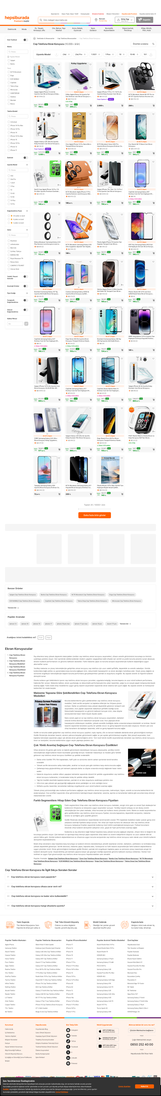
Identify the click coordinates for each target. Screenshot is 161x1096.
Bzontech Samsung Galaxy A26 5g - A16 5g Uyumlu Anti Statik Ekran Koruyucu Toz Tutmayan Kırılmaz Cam (110, 340)
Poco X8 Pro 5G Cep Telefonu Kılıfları (48, 969)
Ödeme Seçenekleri (42, 1050)
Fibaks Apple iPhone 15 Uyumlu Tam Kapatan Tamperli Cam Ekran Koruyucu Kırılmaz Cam (109, 243)
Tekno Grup (14, 86)
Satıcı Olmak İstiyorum (43, 1033)
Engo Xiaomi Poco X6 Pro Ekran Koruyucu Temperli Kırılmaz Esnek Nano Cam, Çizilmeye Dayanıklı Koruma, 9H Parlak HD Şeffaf (108, 439)
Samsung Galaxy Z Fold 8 (135, 997)
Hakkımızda (9, 1029)
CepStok (13, 82)
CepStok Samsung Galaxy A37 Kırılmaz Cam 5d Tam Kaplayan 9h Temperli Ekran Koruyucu (46, 340)
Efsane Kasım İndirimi (134, 959)
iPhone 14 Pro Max (16, 125)
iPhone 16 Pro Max (72, 969)
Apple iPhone (9, 945)
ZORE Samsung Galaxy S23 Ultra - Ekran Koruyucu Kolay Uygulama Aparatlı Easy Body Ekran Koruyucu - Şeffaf (46, 439)
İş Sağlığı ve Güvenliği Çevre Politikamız (18, 1057)
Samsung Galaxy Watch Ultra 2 (137, 1008)
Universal (13, 122)
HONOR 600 (101, 955)
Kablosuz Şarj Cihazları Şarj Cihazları (48, 948)
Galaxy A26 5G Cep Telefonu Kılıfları (48, 994)
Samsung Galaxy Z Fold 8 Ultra (137, 1001)
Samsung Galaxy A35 (104, 997)
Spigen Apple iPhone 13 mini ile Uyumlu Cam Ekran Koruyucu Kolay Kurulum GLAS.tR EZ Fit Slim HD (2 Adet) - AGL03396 (46, 93)
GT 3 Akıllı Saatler (42, 1008)
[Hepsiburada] (17, 18)
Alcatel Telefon (10, 990)
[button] (47, 105)
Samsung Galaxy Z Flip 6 (105, 959)
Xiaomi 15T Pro (102, 1005)
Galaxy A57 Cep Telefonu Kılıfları (46, 959)
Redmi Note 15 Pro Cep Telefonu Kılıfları (49, 976)
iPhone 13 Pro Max (72, 1001)
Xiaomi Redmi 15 (102, 952)
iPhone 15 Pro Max (16, 136)
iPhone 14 (13, 132)
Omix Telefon (9, 1001)
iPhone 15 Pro (15, 143)
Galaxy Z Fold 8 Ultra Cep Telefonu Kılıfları (50, 990)
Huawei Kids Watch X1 (134, 962)
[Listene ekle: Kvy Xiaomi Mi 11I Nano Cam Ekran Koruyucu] (153, 114)
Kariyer (7, 1043)
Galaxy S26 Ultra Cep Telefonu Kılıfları (48, 952)
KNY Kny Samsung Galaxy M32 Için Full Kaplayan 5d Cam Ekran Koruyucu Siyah (142, 246)
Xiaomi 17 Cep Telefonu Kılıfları (46, 962)
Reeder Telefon (10, 994)
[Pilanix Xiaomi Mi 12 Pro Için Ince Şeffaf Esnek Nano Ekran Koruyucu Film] (141, 274)
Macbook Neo (132, 973)
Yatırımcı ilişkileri (10, 1036)
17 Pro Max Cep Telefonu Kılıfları (46, 973)
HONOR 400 (101, 976)
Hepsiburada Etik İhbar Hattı (142, 1053)
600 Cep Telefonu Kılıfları (44, 987)
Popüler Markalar (133, 955)
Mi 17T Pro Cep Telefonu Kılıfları (46, 997)
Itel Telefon (8, 1012)
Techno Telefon (10, 980)
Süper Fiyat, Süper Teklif (70, 14)
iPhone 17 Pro (70, 962)
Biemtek (13, 100)
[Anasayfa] (34, 38)
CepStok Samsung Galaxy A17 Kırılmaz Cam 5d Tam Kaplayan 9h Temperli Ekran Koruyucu (77, 390)
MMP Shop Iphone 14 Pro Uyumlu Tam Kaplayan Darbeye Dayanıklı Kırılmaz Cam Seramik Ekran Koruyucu (142, 337)
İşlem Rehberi (40, 1057)
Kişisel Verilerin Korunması (13, 1047)
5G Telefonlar (131, 990)
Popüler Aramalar (133, 952)
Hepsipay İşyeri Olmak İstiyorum (46, 1036)
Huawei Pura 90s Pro (134, 969)
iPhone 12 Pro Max (72, 980)
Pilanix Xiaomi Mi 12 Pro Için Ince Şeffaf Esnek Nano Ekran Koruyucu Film (140, 293)
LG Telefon (8, 997)
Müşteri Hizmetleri (113, 14)
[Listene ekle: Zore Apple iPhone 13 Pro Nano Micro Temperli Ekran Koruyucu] (90, 114)
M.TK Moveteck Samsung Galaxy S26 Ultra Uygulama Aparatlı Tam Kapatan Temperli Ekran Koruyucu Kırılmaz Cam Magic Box (78, 246)
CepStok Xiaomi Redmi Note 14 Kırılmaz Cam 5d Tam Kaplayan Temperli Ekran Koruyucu (108, 390)
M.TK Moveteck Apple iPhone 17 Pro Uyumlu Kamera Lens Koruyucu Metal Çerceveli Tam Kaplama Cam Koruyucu (78, 193)
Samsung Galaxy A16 (104, 983)
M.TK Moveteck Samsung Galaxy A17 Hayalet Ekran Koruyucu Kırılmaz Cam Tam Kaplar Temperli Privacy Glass (79, 487)
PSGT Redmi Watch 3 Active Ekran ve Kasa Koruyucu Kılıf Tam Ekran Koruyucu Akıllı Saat (141, 437)
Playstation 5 (131, 980)
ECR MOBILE (14, 79)
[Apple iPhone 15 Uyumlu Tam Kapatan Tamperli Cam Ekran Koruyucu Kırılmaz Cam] (110, 227)
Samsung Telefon (11, 948)
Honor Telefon (9, 959)
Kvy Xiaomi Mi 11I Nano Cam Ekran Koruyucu (140, 145)
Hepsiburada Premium (129, 14)
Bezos (12, 104)
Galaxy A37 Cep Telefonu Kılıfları (46, 966)
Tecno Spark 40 (102, 1008)
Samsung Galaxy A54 (104, 1012)
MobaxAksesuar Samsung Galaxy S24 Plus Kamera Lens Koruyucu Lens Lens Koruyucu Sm (47, 243)
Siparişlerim (55, 14)
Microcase (13, 89)
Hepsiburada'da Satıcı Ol (147, 14)
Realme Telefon (10, 969)
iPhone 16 (69, 952)
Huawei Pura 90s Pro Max (105, 973)
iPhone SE (69, 983)
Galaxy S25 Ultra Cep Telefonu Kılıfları (48, 955)
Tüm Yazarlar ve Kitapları (135, 948)
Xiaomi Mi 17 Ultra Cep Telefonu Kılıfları (49, 980)
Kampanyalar (85, 14)
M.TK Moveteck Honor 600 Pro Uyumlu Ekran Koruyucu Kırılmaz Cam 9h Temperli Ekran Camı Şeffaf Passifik (110, 145)
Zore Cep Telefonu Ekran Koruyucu (93, 858)
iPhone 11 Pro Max (72, 1005)
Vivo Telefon (9, 973)
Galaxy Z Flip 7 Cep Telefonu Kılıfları (48, 1001)
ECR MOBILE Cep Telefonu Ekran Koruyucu (76, 861)
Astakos (13, 97)
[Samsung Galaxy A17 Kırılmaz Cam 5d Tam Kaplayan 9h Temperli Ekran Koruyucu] (79, 371)
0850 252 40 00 (141, 1044)
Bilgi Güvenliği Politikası (13, 1050)
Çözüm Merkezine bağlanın (141, 1030)
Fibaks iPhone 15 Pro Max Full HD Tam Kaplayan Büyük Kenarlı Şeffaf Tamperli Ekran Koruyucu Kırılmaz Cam (110, 487)
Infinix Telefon (9, 983)
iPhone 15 (13, 139)
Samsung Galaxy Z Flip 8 (135, 1005)
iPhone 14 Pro (15, 129)
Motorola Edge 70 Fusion (135, 983)
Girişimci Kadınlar (98, 14)
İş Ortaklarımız (10, 1033)
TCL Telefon (9, 1008)
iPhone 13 (69, 948)
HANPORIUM (14, 93)
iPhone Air (69, 987)
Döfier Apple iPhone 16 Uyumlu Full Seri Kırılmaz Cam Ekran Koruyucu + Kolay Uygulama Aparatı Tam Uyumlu (78, 95)
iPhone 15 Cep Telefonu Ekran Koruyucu (49, 1005)
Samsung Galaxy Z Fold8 (105, 962)
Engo (12, 75)
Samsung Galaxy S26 (104, 969)
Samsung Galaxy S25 (104, 990)
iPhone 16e (70, 997)
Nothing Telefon (10, 987)
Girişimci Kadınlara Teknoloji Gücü (47, 1043)
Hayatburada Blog (42, 1029)
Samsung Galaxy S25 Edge (106, 980)
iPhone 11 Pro (70, 1012)
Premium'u (19, 21)
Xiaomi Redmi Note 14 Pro (105, 945)
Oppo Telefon (9, 966)
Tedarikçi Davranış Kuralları (45, 1040)
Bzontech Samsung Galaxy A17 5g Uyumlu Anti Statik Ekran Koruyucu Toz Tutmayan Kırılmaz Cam (46, 293)
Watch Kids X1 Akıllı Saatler (45, 945)
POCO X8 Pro (101, 966)
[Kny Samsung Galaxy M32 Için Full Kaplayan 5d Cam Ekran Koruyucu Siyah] (141, 227)
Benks (12, 64)
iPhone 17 (69, 945)
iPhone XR (69, 994)
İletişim (7, 1061)
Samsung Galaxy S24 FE (105, 1001)
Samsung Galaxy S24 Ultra (106, 994)
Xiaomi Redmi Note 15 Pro (105, 948)
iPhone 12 (13, 146)
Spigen (12, 60)
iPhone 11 (13, 150)
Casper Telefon (10, 1005)
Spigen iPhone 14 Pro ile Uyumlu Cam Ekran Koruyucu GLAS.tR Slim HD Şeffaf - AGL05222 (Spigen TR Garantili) (47, 387)
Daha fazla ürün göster (95, 515)
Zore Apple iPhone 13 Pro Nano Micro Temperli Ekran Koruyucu (78, 145)
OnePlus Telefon (10, 976)
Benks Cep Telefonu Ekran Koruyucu (123, 858)
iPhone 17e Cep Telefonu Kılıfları (46, 983)
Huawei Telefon (10, 955)
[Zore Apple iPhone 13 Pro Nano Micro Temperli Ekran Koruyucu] (79, 126)
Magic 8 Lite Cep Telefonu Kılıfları (47, 1012)
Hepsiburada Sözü (133, 945)
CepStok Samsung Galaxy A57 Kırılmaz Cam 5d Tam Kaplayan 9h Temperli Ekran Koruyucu (140, 193)
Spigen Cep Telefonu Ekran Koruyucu (63, 858)
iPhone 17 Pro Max (72, 966)
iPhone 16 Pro (70, 1008)
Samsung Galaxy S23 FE (105, 987)
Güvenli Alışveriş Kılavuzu (13, 1054)
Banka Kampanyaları (43, 1054)
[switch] (25, 39)
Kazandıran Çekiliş (133, 976)
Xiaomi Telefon (10, 952)
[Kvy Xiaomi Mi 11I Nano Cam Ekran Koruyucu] (141, 126)
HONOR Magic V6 (133, 1012)
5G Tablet (130, 987)
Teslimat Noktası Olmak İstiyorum (47, 1047)
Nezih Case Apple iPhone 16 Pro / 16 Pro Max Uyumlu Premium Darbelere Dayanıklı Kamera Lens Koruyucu (46, 190)
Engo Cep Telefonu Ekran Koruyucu (109, 861)
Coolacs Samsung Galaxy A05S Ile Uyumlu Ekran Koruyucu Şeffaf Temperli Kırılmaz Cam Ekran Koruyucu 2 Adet (77, 293)
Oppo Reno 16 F (132, 994)
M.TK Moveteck (15, 72)
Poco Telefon (9, 962)
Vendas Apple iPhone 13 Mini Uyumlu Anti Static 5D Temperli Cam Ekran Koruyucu (109, 290)
